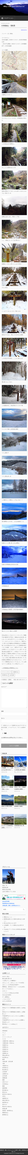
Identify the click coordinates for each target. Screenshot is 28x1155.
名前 (2, 711)
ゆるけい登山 (5, 976)
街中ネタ (4, 1104)
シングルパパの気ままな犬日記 (10, 993)
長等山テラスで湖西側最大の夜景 (11, 1007)
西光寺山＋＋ (5, 1024)
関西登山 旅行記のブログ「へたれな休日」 (14, 986)
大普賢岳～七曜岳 (6, 679)
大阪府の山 (15, 672)
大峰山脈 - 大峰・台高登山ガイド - (11, 905)
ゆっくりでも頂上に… (8, 988)
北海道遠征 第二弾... (19, 825)
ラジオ (4, 1039)
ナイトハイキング (6, 672)
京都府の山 (5, 1045)
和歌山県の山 (5, 1055)
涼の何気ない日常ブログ (14, 4)
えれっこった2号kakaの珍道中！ (10, 984)
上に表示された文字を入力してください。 (12, 737)
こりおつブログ (6, 999)
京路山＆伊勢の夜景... (7, 806)
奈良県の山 (5, 675)
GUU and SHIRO (6, 995)
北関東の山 (5, 1053)
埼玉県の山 (5, 1057)
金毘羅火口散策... (18, 806)
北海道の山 (5, 1049)
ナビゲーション (8, 18)
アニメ (4, 1032)
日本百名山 (5, 1084)
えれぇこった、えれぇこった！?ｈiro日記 (13, 982)
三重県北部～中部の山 (8, 1043)
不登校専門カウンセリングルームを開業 (12, 1016)
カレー (4, 1035)
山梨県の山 (5, 1073)
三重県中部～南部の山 (8, 1041)
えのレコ (4, 991)
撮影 (3, 1080)
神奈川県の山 (5, 1100)
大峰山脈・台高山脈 (7, 1061)
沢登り (4, 1096)
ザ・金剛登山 (5, 997)
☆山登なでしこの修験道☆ (9, 980)
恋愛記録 (4, 1077)
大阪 (3, 1063)
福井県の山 (5, 1102)
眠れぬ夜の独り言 (7, 978)
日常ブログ (5, 1082)
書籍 (3, 1086)
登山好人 (4, 1022)
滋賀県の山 (5, 1098)
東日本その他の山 (7, 1094)
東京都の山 (5, 1090)
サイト (3, 718)
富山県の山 (5, 1069)
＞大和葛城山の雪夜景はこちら (10, 668)
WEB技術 (4, 1030)
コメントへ (24, 29)
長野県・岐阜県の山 (7, 1110)
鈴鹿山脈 (4, 1108)
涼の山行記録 (5, 901)
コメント (4, 686)
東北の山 (4, 1092)
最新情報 (4, 1088)
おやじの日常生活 (7, 1001)
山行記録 (12, 675)
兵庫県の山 (5, 1047)
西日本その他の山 (7, 1106)
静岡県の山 (5, 1114)
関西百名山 (5, 1112)
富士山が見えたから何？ (10, 923)
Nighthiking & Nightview (8, 903)
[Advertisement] (14, 850)
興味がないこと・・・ (10, 917)
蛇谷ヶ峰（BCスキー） (20, 679)
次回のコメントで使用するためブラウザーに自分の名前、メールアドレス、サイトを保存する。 (13, 727)
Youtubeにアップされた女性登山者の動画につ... (20, 770)
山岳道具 (4, 1071)
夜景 (3, 1059)
